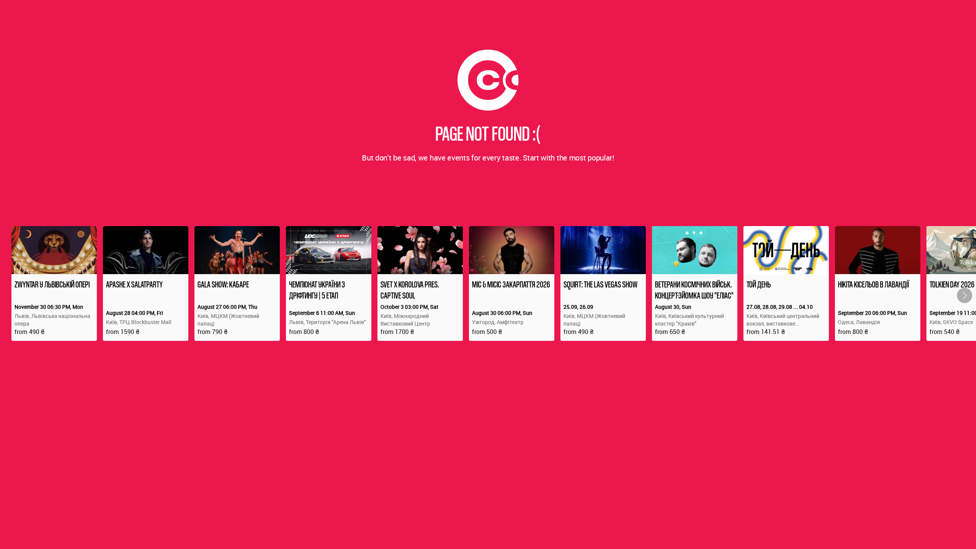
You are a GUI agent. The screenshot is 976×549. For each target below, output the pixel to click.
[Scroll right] (964, 295)
